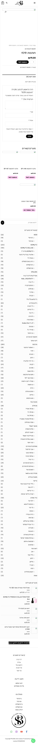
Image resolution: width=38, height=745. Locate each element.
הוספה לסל (22, 62)
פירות (31, 388)
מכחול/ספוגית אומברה (26, 419)
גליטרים (31, 316)
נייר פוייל (31, 459)
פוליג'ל (31, 292)
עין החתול (30, 333)
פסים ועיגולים (29, 391)
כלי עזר (31, 507)
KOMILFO (34, 245)
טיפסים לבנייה (29, 285)
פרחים (31, 395)
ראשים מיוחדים (29, 572)
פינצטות (30, 531)
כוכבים (31, 354)
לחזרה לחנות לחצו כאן (19, 643)
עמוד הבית (33, 45)
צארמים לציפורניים (27, 466)
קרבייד (31, 565)
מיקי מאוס (30, 371)
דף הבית (19, 659)
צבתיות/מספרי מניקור (26, 538)
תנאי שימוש (19, 683)
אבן (32, 551)
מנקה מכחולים (29, 422)
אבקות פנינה (29, 456)
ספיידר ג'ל (30, 330)
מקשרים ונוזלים (32, 477)
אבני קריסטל (29, 449)
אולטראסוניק (29, 429)
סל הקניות (19, 668)
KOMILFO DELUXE (27, 248)
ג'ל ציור (31, 313)
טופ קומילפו (30, 268)
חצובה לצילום (29, 432)
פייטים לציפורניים (28, 463)
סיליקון (31, 562)
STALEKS (34, 272)
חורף (32, 351)
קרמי (32, 568)
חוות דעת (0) (31, 77)
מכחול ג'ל (30, 412)
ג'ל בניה (30, 282)
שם (31, 112)
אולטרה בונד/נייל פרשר (26, 255)
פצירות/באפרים (28, 534)
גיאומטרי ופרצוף (28, 347)
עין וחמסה (30, 385)
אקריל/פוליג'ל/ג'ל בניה (30, 276)
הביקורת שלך (27, 99)
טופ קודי (30, 241)
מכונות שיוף (33, 402)
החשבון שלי (19, 665)
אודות (19, 662)
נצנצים (31, 326)
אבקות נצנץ (29, 453)
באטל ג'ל (30, 258)
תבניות (31, 295)
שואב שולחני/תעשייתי (27, 439)
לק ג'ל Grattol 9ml (27, 323)
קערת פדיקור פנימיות (27, 494)
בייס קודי (30, 238)
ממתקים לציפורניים (31, 446)
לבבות (31, 364)
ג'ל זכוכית (30, 306)
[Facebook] (26, 732)
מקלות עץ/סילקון (28, 521)
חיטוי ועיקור (34, 341)
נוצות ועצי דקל (29, 378)
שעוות (35, 575)
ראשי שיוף (34, 548)
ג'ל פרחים (30, 309)
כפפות (31, 511)
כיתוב (31, 357)
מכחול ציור (30, 415)
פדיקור (35, 481)
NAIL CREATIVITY (27, 279)
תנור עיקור (30, 442)
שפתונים (30, 545)
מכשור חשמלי (33, 426)
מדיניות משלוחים (19, 686)
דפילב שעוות (19, 710)
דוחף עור (30, 501)
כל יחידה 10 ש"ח (28, 361)
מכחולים (30, 289)
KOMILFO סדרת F (27, 251)
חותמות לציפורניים (31, 337)
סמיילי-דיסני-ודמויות (27, 381)
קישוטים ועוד (29, 470)
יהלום (31, 558)
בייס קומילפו (29, 265)
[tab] (19, 77)
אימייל (30, 120)
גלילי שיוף (30, 555)
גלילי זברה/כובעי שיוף (26, 484)
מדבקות (34, 344)
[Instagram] (16, 732)
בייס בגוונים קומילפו (27, 261)
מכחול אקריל (29, 409)
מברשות (30, 518)
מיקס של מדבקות (28, 374)
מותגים (31, 368)
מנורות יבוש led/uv (31, 473)
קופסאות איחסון (28, 541)
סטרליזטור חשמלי (28, 436)
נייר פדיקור (30, 491)
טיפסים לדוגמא (28, 504)
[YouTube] (21, 732)
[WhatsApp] (11, 732)
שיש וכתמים (29, 398)
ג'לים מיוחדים (33, 303)
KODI (35, 235)
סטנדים (31, 528)
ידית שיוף (30, 487)
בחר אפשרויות (29, 210)
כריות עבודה (29, 514)
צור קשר (19, 671)
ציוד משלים (34, 498)
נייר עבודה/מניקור (28, 524)
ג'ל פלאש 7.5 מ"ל (32, 299)
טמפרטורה (30, 320)
